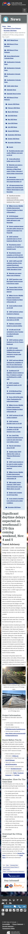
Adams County (6, 869)
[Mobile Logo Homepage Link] (14, 4)
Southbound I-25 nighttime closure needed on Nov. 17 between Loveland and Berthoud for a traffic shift (15, 375)
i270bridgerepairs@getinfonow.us (15, 729)
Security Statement (8, 926)
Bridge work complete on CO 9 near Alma (14, 493)
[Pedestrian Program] (7, 903)
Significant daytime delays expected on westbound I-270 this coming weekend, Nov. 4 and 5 (15, 199)
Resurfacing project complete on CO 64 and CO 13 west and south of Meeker (15, 255)
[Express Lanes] (4, 900)
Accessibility (6, 924)
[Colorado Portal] (14, 932)
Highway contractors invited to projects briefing (14, 324)
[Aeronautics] (17, 900)
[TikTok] (14, 910)
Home (4, 26)
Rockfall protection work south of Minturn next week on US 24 (15, 153)
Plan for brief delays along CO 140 (14, 447)
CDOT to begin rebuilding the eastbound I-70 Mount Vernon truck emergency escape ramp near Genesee (15, 352)
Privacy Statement (17, 924)
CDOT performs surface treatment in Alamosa (15, 313)
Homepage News (14, 865)
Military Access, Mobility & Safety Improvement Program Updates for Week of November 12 (15, 299)
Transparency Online (8, 928)
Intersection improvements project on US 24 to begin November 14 (15, 179)
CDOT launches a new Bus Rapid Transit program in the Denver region (15, 281)
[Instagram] (10, 910)
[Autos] (3, 903)
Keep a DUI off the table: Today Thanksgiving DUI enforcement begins (15, 399)
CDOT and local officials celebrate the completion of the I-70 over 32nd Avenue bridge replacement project (15, 363)
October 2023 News (13, 138)
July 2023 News (12, 127)
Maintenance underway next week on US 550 (15, 319)
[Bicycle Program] (10, 900)
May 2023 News (12, 119)
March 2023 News (13, 112)
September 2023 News (14, 135)
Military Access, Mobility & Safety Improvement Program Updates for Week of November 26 (15, 475)
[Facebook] (3, 910)
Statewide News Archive (13, 93)
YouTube (16, 775)
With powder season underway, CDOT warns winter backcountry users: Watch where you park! (14, 486)
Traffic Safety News (12, 86)
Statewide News (11, 90)
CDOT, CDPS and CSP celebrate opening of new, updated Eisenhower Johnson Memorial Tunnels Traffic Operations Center (15, 265)
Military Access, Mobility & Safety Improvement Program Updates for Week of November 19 (15, 408)
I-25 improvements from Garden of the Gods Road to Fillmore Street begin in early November (15, 188)
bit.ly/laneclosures (16, 768)
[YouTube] (18, 910)
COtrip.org (15, 756)
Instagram (8, 775)
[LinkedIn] (21, 910)
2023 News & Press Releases (12, 28)
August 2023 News (13, 131)
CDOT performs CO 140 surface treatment (15, 416)
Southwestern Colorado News (12, 81)
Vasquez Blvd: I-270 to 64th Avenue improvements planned (15, 289)
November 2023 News (10, 30)
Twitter (15, 773)
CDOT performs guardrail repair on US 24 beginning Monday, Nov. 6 (14, 239)
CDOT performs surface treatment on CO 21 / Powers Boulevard (15, 342)
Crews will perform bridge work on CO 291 (13, 160)
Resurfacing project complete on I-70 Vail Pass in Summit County (15, 247)
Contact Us (8, 906)
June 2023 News (13, 123)
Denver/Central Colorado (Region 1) (11, 867)
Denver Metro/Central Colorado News (11, 57)
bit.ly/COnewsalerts (11, 764)
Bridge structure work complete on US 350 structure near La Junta (14, 429)
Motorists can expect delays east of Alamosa (14, 274)
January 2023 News (13, 104)
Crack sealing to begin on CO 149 (14, 307)
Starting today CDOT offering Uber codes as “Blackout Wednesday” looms (14, 455)
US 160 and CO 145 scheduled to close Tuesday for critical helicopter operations (15, 333)
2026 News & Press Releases (11, 45)
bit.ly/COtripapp (10, 760)
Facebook (20, 773)
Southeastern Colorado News (12, 63)
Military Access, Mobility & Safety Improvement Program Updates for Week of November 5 (15, 209)
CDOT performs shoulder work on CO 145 (14, 422)
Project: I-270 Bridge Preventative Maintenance (13, 871)
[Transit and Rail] (14, 900)
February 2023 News (14, 108)
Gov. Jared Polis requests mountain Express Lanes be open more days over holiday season (15, 439)
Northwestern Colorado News (12, 69)
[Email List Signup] (25, 910)
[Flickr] (3, 914)
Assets (11, 147)
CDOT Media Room (12, 40)
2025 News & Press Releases (11, 51)
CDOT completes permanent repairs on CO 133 (14, 385)
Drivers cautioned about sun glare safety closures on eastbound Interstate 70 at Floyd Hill (15, 229)
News (9, 26)
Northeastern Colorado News (12, 75)
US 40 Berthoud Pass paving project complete (14, 392)
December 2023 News (14, 507)
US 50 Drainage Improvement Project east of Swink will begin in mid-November (15, 219)
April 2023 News (12, 115)
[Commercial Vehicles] (10, 903)
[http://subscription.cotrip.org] (14, 885)
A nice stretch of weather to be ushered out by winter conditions (15, 501)
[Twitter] (7, 910)
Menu (25, 10)
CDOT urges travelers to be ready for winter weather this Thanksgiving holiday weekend (15, 465)
